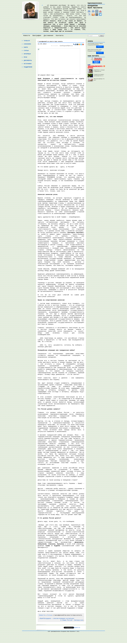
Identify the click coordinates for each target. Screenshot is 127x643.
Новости (26, 35)
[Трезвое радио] (96, 63)
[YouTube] (100, 12)
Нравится (76, 627)
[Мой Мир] (96, 15)
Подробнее (99, 46)
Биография (37, 35)
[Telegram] (100, 15)
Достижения (48, 35)
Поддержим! (28, 67)
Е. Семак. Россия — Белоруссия (72, 620)
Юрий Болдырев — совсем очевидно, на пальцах (57, 618)
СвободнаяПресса (66, 46)
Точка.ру (27, 40)
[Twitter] (81, 44)
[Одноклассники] (93, 15)
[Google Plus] (83, 44)
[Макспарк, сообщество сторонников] (93, 12)
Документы (28, 60)
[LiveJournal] (89, 15)
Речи (25, 57)
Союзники (27, 44)
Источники (27, 63)
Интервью (27, 53)
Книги (26, 47)
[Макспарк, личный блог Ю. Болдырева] (89, 12)
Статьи (26, 50)
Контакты (59, 35)
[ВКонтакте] (96, 12)
